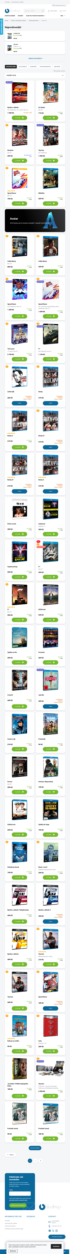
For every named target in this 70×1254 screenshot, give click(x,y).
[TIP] (19, 136)
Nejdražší (33, 66)
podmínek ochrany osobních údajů (18, 1200)
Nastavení (13, 1251)
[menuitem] (10, 15)
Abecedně (57, 66)
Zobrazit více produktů (35, 58)
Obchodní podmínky (10, 1226)
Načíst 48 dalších (35, 1148)
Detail (19, 403)
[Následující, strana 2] (35, 1161)
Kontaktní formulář (57, 1236)
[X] (53, 1230)
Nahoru (12, 1154)
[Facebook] (49, 1230)
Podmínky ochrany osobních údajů (14, 1228)
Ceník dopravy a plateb (17, 2)
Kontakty (7, 2)
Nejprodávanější (45, 66)
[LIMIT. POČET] (19, 93)
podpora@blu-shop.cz (55, 1221)
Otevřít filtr (11, 75)
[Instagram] (56, 1230)
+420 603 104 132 (56, 1226)
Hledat (42, 11)
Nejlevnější (23, 66)
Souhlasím (56, 1246)
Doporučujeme (11, 66)
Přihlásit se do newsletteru (18, 1205)
